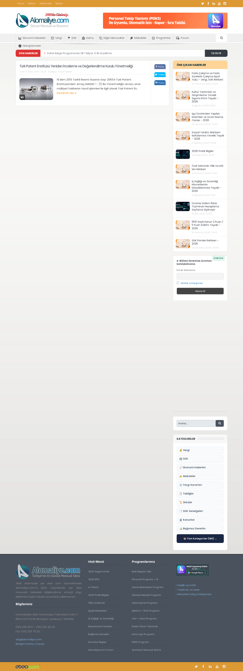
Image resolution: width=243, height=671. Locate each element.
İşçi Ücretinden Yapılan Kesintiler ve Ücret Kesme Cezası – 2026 (207, 117)
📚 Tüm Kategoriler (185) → (200, 538)
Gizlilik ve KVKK (186, 585)
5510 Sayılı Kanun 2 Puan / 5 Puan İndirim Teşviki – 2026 (207, 225)
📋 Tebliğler (186, 493)
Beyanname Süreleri (100, 626)
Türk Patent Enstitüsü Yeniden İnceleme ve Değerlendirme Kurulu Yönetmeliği (76, 66)
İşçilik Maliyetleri (97, 610)
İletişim (59, 3)
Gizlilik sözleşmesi (192, 283)
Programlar (163, 38)
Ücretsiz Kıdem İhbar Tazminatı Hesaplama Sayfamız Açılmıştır (205, 206)
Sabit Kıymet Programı (144, 603)
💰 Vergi (184, 450)
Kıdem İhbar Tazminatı (145, 626)
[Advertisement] (200, 358)
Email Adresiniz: (186, 270)
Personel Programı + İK (145, 579)
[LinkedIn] (213, 3)
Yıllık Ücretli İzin (96, 603)
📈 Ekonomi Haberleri (192, 467)
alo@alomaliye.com (29, 639)
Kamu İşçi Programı (143, 634)
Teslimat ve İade (188, 590)
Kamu (90, 38)
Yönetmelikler (65, 71)
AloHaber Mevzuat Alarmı (146, 650)
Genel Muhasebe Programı (147, 587)
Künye (40, 644)
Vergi (58, 38)
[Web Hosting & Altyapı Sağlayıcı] (28, 666)
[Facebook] (208, 3)
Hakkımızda (45, 3)
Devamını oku (66, 93)
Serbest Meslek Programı (146, 595)
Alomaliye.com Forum (100, 650)
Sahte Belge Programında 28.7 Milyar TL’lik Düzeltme (79, 53)
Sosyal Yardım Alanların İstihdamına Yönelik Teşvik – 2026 (208, 136)
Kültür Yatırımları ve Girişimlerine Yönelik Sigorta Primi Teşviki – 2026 (205, 96)
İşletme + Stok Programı (146, 610)
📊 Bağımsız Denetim (192, 528)
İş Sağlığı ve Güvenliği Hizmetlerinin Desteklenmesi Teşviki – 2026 (206, 186)
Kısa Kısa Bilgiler (97, 642)
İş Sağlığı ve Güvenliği (101, 618)
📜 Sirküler (185, 502)
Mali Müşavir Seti (141, 571)
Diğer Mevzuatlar (114, 38)
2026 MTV (94, 579)
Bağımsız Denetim (98, 634)
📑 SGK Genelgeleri (191, 511)
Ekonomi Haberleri (34, 38)
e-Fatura (93, 587)
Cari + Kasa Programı (144, 618)
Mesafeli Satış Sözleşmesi (194, 594)
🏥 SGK (183, 458)
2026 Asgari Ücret (98, 571)
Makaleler (140, 38)
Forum (20, 3)
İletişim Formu (25, 644)
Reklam (32, 3)
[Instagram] (225, 3)
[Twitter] (202, 3)
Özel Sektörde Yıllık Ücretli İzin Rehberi (207, 167)
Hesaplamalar (32, 46)
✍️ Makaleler (187, 476)
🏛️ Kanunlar (187, 520)
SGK (74, 38)
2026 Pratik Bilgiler (203, 151)
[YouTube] (219, 3)
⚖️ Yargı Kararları (190, 485)
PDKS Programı (140, 642)
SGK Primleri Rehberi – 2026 (205, 242)
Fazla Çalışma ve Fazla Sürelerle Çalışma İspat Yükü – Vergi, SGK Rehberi (207, 76)
